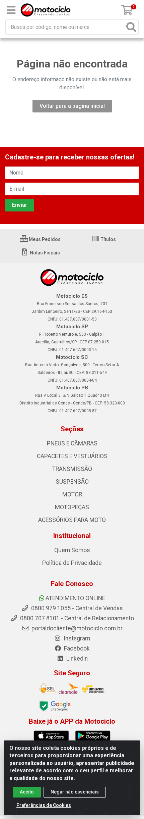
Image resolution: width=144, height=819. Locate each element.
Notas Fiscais (44, 252)
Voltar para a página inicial (72, 106)
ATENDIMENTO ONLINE (75, 598)
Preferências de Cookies (43, 805)
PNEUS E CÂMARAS (72, 443)
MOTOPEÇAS (72, 507)
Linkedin (76, 658)
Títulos (108, 239)
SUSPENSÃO (72, 481)
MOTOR (72, 494)
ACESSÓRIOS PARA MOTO (72, 520)
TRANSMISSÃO (72, 469)
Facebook (76, 648)
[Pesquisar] (131, 27)
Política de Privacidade (72, 563)
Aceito (27, 791)
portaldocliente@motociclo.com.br (76, 628)
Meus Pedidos (44, 239)
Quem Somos (72, 550)
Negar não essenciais (75, 791)
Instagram (76, 638)
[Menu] (11, 10)
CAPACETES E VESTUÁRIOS (72, 456)
